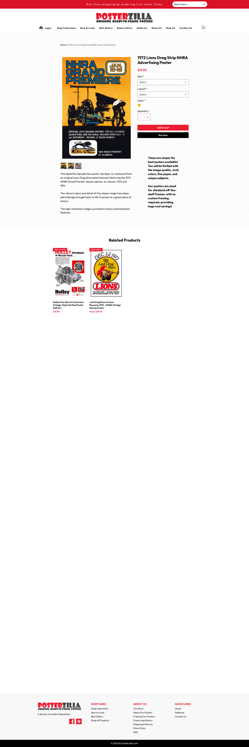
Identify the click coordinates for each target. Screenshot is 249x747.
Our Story (138, 708)
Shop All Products (100, 720)
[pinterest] (79, 721)
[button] (125, 28)
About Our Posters (142, 712)
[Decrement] (140, 117)
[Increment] (148, 117)
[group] (124, 284)
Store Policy (139, 728)
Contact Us (180, 716)
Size (140, 76)
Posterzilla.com (130, 743)
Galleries (179, 712)
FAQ (135, 732)
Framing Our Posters (144, 716)
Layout (142, 88)
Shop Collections (99, 708)
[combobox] (163, 82)
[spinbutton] (144, 117)
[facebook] (72, 721)
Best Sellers (97, 716)
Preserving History (142, 720)
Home (63, 44)
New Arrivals (97, 712)
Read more (65, 212)
